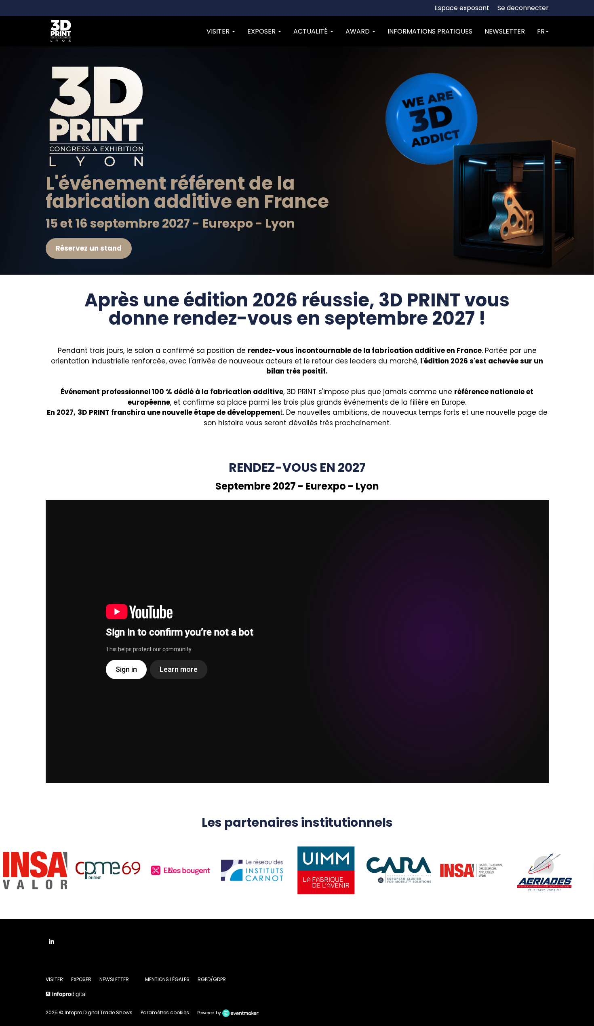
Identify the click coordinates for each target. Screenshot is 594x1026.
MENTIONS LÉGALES (167, 979)
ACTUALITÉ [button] (311, 31)
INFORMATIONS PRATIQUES (430, 31)
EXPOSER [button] (262, 31)
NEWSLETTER (504, 31)
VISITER (54, 979)
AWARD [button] (358, 31)
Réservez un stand (88, 248)
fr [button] (541, 31)
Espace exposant (461, 8)
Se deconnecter (523, 8)
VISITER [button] (218, 31)
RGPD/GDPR (212, 979)
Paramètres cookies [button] (165, 1012)
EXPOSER (81, 979)
